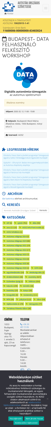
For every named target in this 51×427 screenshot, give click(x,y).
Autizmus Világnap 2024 (16, 259)
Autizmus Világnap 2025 (16, 263)
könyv (25, 290)
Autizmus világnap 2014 (16, 236)
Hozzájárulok (16, 418)
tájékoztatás (12, 304)
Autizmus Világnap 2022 (16, 250)
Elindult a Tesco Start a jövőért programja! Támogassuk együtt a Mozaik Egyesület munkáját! (26, 185)
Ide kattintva (8, 198)
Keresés (43, 210)
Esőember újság (13, 281)
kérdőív (26, 286)
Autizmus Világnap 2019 (16, 241)
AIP (8, 223)
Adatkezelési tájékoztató (26, 423)
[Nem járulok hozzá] (47, 398)
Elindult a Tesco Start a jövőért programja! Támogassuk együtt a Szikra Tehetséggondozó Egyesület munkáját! (26, 156)
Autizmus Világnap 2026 (16, 268)
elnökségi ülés (35, 272)
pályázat (23, 299)
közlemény (28, 295)
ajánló (20, 223)
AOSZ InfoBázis (13, 232)
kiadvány (10, 290)
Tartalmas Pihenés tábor (17, 308)
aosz (9, 227)
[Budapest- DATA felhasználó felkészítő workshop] (25, 79)
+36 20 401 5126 (24, 325)
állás (35, 223)
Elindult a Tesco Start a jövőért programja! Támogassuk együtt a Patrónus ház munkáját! (26, 171)
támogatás (33, 304)
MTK (8, 299)
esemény (32, 277)
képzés (10, 286)
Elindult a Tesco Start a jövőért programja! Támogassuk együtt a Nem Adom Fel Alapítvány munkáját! (26, 178)
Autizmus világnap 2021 (16, 245)
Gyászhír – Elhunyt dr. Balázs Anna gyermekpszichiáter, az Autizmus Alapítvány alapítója (26, 163)
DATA (37, 268)
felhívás (32, 281)
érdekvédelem (13, 277)
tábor (39, 299)
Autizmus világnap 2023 (16, 254)
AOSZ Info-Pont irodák (31, 227)
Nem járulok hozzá (34, 418)
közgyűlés (11, 295)
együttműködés (13, 272)
